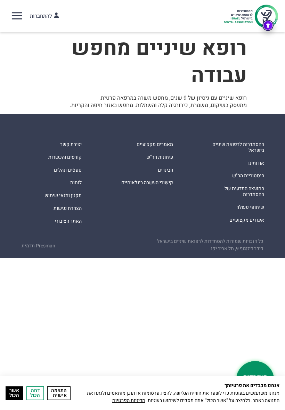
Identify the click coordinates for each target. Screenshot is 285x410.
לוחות (76, 183)
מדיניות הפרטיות (128, 400)
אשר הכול (14, 393)
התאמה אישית (59, 393)
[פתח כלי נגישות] (268, 25)
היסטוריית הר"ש (248, 176)
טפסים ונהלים (68, 170)
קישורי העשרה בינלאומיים (147, 183)
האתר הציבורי (68, 221)
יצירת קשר (71, 145)
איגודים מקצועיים (246, 220)
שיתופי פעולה (250, 208)
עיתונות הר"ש (159, 158)
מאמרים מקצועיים (155, 145)
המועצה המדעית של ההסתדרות (244, 192)
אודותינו (256, 163)
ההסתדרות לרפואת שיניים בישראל (238, 148)
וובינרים (165, 170)
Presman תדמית (38, 245)
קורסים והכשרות (65, 158)
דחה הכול (35, 393)
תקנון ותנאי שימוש (63, 196)
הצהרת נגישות (68, 209)
